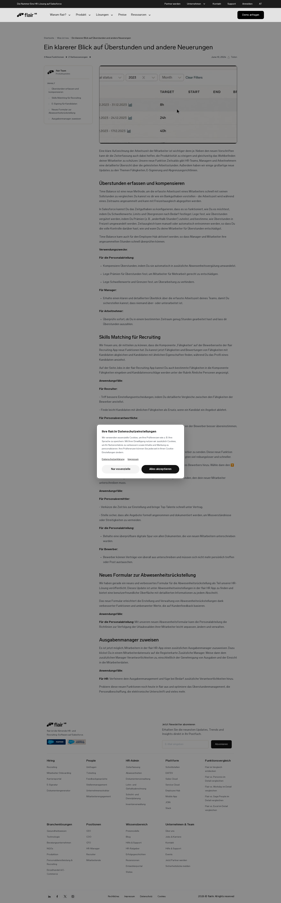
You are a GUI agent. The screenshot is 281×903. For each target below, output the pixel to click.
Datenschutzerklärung (113, 459)
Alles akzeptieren (160, 469)
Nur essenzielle (120, 469)
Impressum (133, 459)
